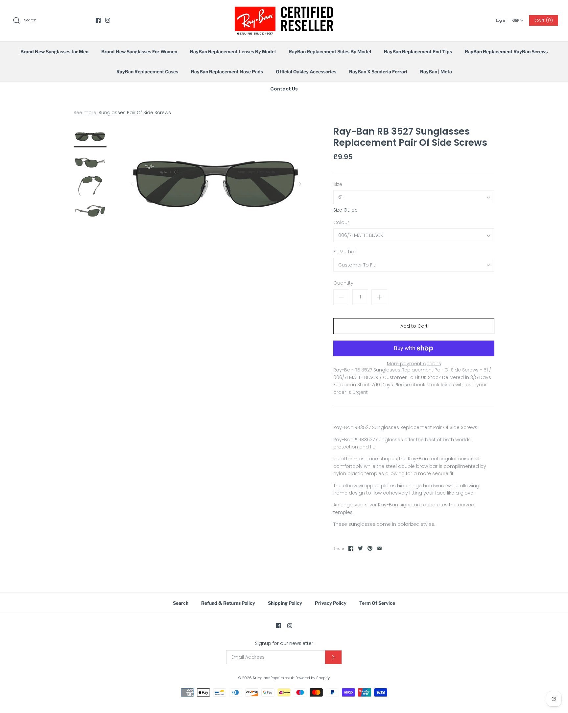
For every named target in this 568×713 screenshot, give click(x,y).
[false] (90, 136)
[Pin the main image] (369, 548)
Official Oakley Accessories (306, 71)
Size (337, 184)
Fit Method (345, 252)
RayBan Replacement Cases (147, 71)
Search (180, 603)
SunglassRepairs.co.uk (273, 677)
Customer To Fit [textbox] (356, 265)
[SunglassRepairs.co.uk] (284, 10)
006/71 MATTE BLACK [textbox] (360, 235)
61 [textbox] (340, 197)
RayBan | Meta (436, 71)
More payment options (414, 364)
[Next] (300, 184)
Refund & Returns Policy (228, 603)
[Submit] (333, 657)
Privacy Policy (330, 603)
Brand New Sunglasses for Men (54, 51)
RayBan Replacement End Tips (418, 51)
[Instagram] (107, 20)
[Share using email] (379, 548)
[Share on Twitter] (360, 548)
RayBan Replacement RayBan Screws (506, 51)
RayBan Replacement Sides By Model (330, 51)
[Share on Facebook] (350, 548)
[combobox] (518, 18)
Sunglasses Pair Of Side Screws (135, 112)
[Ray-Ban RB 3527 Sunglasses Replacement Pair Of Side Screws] (90, 161)
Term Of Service (377, 603)
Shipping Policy (285, 603)
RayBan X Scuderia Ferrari (378, 71)
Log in (501, 20)
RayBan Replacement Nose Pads (227, 71)
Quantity (343, 283)
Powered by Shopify (313, 677)
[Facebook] (98, 20)
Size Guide (345, 210)
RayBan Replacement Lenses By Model (233, 51)
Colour (341, 222)
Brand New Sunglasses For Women (139, 51)
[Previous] (131, 184)
